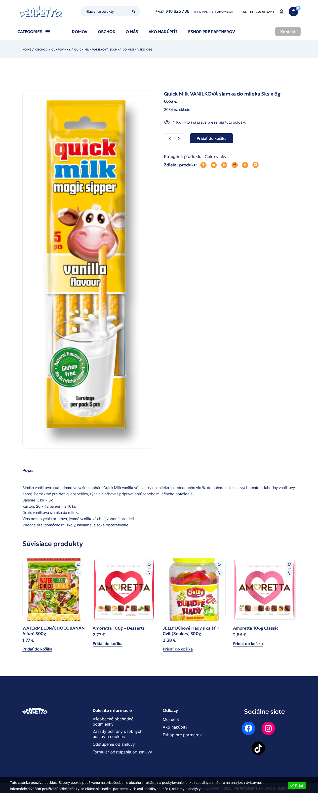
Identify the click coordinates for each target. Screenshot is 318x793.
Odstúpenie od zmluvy (114, 744)
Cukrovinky (215, 156)
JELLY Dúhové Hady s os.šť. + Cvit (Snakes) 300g (191, 630)
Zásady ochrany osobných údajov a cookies (117, 734)
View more (211, 789)
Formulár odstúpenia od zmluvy (122, 751)
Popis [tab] (28, 470)
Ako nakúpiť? (175, 727)
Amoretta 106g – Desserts (119, 628)
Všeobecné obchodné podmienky (113, 721)
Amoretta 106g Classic (255, 628)
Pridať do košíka (37, 648)
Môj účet (171, 719)
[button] (78, 564)
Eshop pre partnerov (182, 734)
